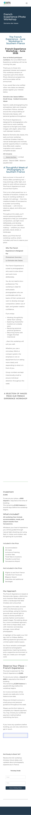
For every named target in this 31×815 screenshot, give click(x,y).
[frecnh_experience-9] (9, 455)
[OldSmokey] (9, 416)
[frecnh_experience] (9, 464)
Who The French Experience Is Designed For (14, 250)
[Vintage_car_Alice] (9, 407)
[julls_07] (22, 435)
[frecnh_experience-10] (9, 435)
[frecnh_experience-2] (22, 455)
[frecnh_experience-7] (22, 474)
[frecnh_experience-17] (22, 426)
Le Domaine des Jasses (14, 260)
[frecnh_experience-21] (9, 445)
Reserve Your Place (11, 157)
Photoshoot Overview (14, 257)
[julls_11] (9, 474)
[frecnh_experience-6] (9, 426)
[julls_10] (22, 407)
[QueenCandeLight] (22, 464)
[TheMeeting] (22, 445)
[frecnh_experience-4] (22, 416)
